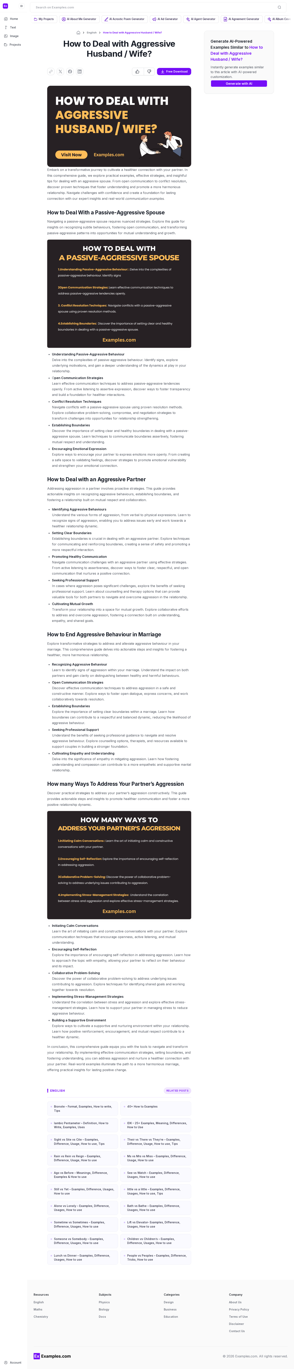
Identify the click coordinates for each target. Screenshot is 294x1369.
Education (171, 1316)
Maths (38, 1309)
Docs (102, 1316)
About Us (235, 1302)
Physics (104, 1302)
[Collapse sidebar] (21, 6)
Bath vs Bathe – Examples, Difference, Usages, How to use (153, 1208)
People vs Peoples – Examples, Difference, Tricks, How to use (157, 1257)
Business (170, 1309)
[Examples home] (52, 1356)
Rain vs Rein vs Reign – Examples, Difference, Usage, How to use (77, 1158)
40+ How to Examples (142, 1106)
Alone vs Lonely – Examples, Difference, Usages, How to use (82, 1208)
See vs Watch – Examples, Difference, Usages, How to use (153, 1174)
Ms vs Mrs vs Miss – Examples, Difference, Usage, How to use (156, 1158)
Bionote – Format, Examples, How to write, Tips (83, 1108)
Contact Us (237, 1331)
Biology (104, 1309)
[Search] (279, 7)
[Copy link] (50, 71)
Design (169, 1302)
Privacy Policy (239, 1309)
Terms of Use (238, 1316)
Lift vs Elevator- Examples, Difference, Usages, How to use (153, 1224)
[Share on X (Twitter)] (60, 71)
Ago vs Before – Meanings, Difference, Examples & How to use (81, 1174)
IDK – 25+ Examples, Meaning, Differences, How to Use (157, 1125)
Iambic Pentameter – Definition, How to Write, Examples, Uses (81, 1125)
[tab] (44, 19)
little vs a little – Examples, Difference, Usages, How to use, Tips (153, 1191)
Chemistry (41, 1316)
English (92, 32)
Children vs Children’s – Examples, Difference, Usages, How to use (151, 1241)
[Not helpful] (149, 71)
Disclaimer (236, 1324)
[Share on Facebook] (70, 71)
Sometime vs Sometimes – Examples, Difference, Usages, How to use (79, 1224)
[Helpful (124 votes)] (138, 71)
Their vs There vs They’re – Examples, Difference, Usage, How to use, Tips (153, 1141)
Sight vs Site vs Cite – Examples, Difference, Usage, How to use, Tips (79, 1141)
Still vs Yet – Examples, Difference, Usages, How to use (84, 1191)
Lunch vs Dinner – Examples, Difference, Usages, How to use (82, 1257)
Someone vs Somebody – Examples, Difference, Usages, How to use (79, 1241)
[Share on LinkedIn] (79, 71)
